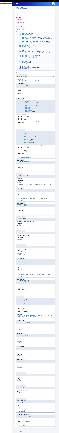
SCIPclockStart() (33, 184)
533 (20, 341)
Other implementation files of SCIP (25, 8)
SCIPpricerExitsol (24, 47)
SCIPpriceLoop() (22, 317)
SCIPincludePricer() (22, 157)
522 (20, 328)
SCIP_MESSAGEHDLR (27, 101)
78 (20, 93)
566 (20, 380)
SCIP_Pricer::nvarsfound (41, 274)
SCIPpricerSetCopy (24, 55)
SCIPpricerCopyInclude (24, 35)
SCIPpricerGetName (24, 60)
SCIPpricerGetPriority (24, 62)
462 (20, 314)
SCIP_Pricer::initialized (28, 198)
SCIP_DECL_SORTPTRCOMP (25, 32)
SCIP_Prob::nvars (36, 274)
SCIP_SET (33, 35)
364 (20, 253)
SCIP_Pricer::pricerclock (47, 274)
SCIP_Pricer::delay (21, 315)
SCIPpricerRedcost (24, 49)
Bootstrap (20, 431)
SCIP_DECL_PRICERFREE (43, 40)
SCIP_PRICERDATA (33, 54)
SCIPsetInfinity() (35, 316)
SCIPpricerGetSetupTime (25, 65)
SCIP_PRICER (28, 35)
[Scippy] (53, 3)
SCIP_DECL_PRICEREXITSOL (25, 38)
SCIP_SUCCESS (45, 315)
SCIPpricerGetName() (28, 94)
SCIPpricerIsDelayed (24, 69)
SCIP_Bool (37, 35)
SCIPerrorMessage (41, 184)
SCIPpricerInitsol (24, 46)
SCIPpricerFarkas (24, 51)
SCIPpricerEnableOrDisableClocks (26, 67)
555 (20, 367)
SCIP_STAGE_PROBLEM (32, 240)
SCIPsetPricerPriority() (39, 80)
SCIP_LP (39, 52)
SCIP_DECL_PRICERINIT (24, 37)
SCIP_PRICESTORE (43, 52)
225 (20, 182)
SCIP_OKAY (25, 80)
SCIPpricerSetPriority (24, 63)
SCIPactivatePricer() (43, 145)
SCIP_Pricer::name (33, 198)
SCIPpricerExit (23, 45)
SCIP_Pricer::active (21, 198)
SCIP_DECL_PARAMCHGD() (23, 425)
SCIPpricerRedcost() (23, 316)
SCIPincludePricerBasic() (28, 157)
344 (20, 239)
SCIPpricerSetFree (24, 56)
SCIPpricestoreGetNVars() (29, 316)
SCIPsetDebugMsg (34, 94)
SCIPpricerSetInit (24, 57)
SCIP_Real (40, 49)
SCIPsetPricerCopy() (22, 330)
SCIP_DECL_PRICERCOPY (34, 40)
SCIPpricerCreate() (22, 171)
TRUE (50, 184)
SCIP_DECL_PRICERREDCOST (35, 38)
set (35, 35)
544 (20, 354)
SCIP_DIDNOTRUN (32, 315)
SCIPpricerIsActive (24, 68)
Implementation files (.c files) (19, 8)
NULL (20, 80)
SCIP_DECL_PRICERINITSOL (42, 37)
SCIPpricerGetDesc (24, 61)
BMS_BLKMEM (26, 102)
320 (20, 225)
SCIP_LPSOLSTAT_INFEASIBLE (37, 315)
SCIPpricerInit (23, 44)
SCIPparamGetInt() (33, 80)
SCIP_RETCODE (19, 35)
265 (20, 197)
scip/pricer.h (21, 26)
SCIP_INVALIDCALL (21, 184)
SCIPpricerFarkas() (19, 316)
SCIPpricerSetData (24, 54)
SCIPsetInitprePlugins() (22, 214)
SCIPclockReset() (29, 184)
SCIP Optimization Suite (13, 0)
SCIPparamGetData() (28, 80)
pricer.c (21, 17)
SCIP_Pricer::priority (25, 410)
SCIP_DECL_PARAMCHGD (25, 34)
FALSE (24, 198)
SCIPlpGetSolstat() (50, 315)
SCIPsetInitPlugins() (22, 200)
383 (20, 273)
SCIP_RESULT (51, 49)
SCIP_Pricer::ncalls (30, 274)
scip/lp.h (20, 23)
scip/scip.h (20, 25)
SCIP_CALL (22, 80)
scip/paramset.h (21, 22)
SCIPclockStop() (37, 184)
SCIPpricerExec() (22, 276)
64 (20, 79)
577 (20, 393)
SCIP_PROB (36, 49)
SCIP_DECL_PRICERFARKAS (46, 38)
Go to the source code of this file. (20, 29)
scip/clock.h (21, 21)
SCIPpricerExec (23, 52)
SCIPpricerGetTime (24, 66)
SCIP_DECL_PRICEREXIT (33, 37)
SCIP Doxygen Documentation (4, 3)
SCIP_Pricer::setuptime (46, 184)
